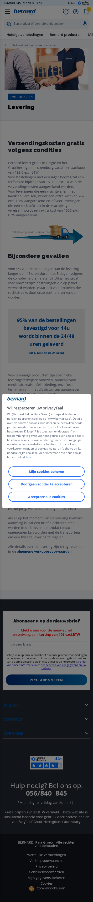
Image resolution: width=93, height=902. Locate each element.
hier (28, 457)
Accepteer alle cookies (46, 496)
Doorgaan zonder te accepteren (46, 484)
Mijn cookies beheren (46, 471)
